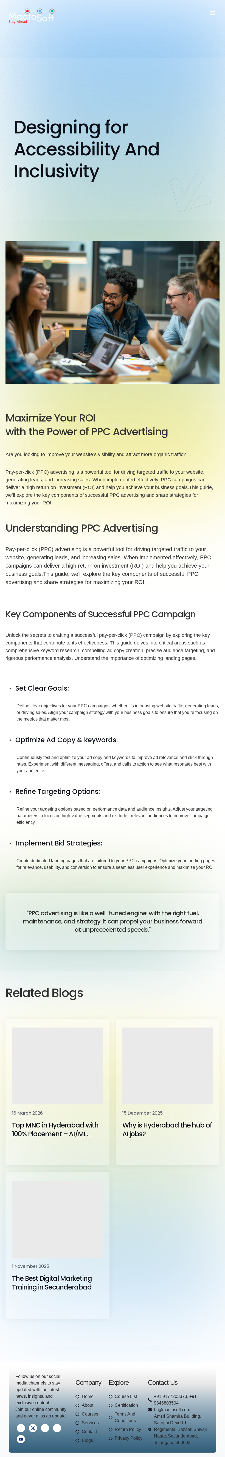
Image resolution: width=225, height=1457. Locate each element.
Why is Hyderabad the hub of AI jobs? (167, 1129)
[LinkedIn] (45, 1428)
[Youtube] (21, 1439)
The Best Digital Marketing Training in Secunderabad (52, 1283)
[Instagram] (57, 1428)
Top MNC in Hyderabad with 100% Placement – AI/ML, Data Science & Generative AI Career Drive (56, 1138)
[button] (212, 12)
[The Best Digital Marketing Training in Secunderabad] (57, 1219)
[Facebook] (21, 1428)
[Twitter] (33, 1428)
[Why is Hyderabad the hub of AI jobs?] (167, 1066)
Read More (32, 1150)
